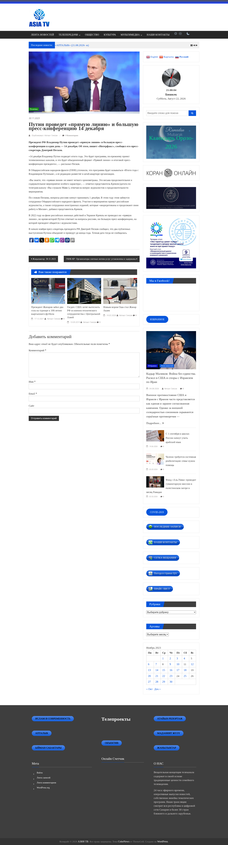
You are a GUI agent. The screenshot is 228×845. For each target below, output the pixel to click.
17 (178, 670)
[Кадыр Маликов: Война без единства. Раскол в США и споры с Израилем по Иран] (171, 349)
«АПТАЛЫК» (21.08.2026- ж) (72, 45)
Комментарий (37, 350)
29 (163, 681)
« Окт (149, 689)
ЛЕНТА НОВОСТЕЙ (42, 34)
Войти (40, 773)
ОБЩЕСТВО (92, 34)
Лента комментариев (46, 783)
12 (192, 664)
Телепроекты (115, 719)
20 (149, 676)
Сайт (31, 405)
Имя (32, 381)
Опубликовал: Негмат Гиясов (44, 135)
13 (149, 670)
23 (171, 676)
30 (171, 681)
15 (163, 670)
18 (185, 670)
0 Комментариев (71, 135)
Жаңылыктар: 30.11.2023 (44, 259)
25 (185, 676)
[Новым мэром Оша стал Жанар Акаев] (120, 290)
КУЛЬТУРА (110, 34)
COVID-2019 (157, 512)
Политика (34, 109)
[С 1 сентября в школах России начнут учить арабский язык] (155, 435)
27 (149, 681)
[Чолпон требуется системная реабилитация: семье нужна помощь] (155, 458)
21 (156, 676)
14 (156, 670)
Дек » (157, 689)
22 (163, 676)
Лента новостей (167, 366)
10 (178, 664)
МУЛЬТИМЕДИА (130, 34)
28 (156, 681)
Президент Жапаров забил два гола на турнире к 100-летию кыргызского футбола (47, 310)
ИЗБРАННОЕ (157, 319)
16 (171, 670)
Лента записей (43, 778)
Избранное (152, 366)
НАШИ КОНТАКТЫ (158, 34)
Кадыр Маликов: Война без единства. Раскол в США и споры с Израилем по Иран (171, 378)
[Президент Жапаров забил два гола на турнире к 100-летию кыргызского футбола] (48, 290)
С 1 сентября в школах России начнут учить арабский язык (177, 437)
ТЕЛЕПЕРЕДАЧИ (68, 34)
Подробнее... (154, 423)
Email (33, 393)
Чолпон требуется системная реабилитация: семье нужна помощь (181, 461)
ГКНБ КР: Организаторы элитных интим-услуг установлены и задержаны (101, 259)
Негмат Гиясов (53, 319)
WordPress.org (43, 787)
